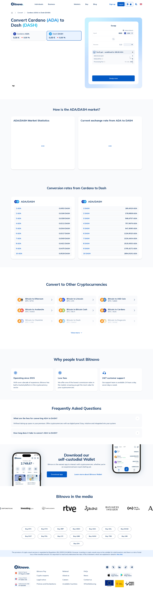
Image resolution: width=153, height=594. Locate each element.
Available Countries (69, 584)
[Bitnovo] (17, 4)
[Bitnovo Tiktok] (125, 567)
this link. (120, 554)
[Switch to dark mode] (136, 4)
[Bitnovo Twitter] (113, 567)
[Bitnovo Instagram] (107, 567)
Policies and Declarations (46, 584)
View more (75, 333)
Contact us (88, 580)
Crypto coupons (43, 575)
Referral (65, 571)
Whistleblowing (90, 584)
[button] (141, 4)
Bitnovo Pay (41, 571)
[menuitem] (39, 4)
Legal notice (41, 580)
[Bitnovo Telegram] (132, 567)
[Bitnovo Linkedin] (119, 567)
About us (65, 575)
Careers (65, 580)
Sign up (112, 4)
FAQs (86, 571)
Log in (121, 4)
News (86, 575)
